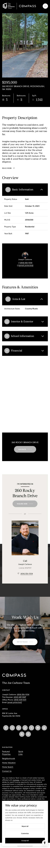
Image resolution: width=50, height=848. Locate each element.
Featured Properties (6, 752)
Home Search (7, 767)
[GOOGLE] (22, 734)
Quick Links (20, 752)
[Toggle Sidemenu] (45, 6)
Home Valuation (9, 763)
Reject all (25, 826)
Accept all (25, 841)
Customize (25, 833)
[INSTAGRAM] (12, 727)
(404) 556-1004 (26, 263)
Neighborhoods (8, 758)
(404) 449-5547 (20, 697)
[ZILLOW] (44, 727)
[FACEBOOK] (6, 727)
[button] (25, 642)
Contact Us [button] (6, 771)
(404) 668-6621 (20, 700)
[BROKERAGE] (28, 734)
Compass (16, 780)
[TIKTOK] (25, 727)
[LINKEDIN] (18, 727)
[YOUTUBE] (38, 727)
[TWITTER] (31, 727)
